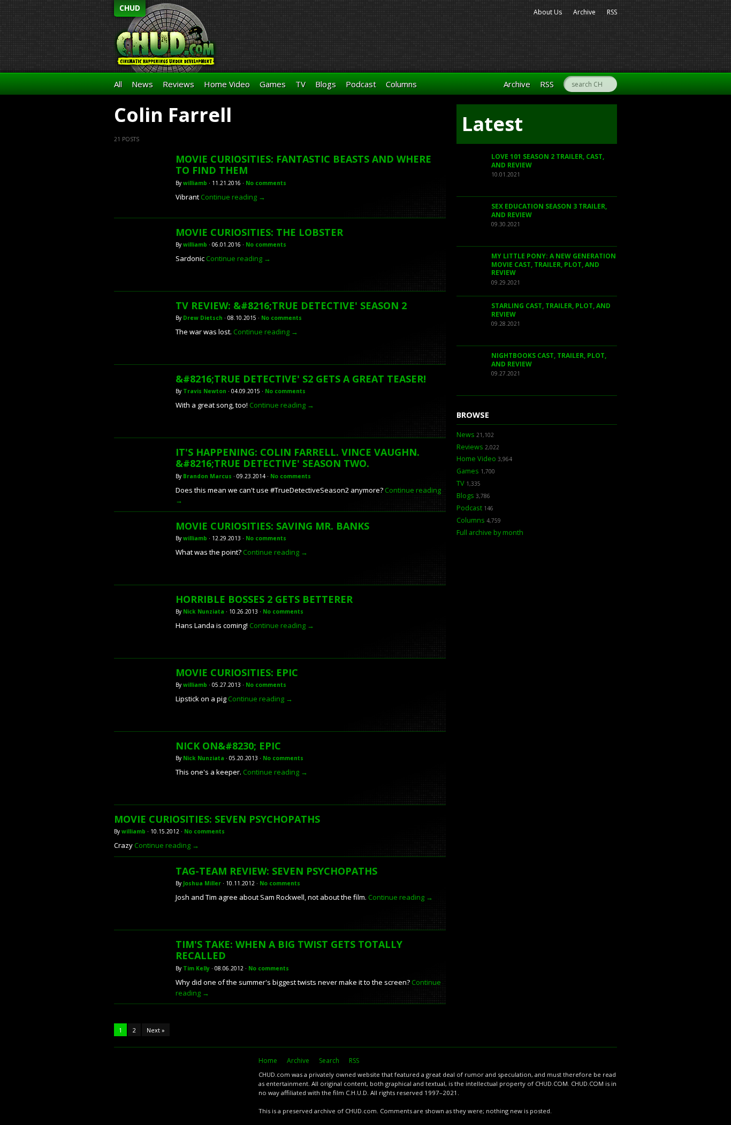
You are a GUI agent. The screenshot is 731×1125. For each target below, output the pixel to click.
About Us (548, 12)
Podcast (361, 84)
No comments (266, 183)
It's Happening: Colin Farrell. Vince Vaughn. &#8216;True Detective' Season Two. (298, 458)
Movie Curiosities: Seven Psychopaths (217, 819)
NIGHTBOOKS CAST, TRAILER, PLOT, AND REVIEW (548, 360)
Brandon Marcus (207, 476)
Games (273, 84)
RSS (612, 12)
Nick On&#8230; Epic (228, 745)
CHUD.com (181, 1080)
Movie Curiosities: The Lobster (259, 232)
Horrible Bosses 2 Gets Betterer (264, 599)
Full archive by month (489, 532)
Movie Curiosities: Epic (237, 672)
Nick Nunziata (203, 611)
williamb (195, 183)
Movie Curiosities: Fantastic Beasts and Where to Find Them (303, 164)
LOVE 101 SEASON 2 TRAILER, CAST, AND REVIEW (547, 161)
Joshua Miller (202, 883)
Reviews (178, 84)
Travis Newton (204, 391)
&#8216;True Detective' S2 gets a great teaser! (301, 378)
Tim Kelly (196, 968)
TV (300, 84)
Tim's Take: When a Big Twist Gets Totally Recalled (289, 950)
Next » (156, 1030)
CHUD (129, 8)
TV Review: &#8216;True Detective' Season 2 (291, 305)
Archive (584, 12)
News (142, 84)
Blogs (325, 84)
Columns (401, 84)
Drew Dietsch (203, 318)
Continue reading (233, 197)
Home (267, 1060)
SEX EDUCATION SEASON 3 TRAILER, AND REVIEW (549, 210)
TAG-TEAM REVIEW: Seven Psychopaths (276, 870)
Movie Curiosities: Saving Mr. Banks (272, 525)
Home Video (227, 84)
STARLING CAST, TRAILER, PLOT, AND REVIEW (551, 310)
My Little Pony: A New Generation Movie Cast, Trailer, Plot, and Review (553, 264)
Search (329, 1060)
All (118, 84)
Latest (492, 124)
